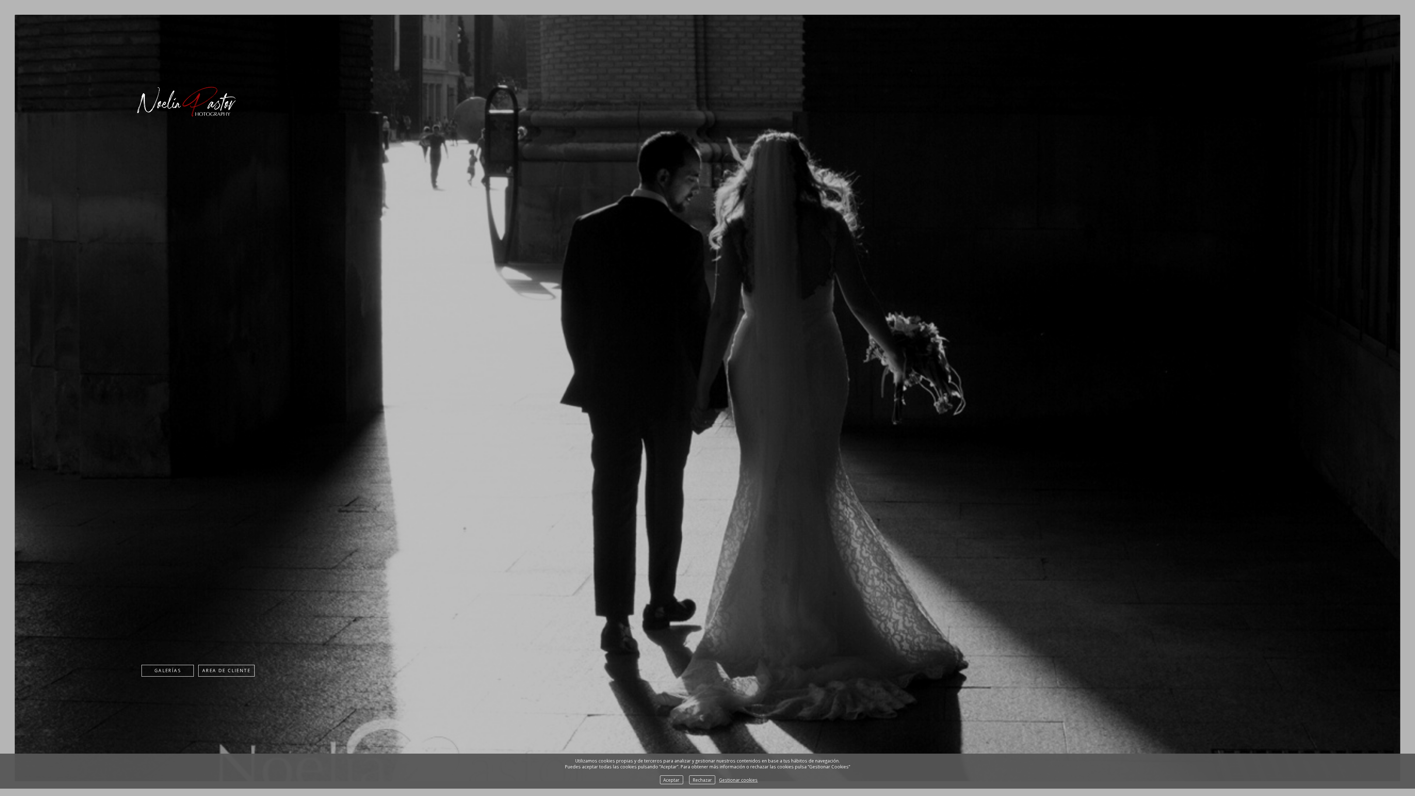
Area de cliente (226, 670)
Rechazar (702, 780)
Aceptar (671, 780)
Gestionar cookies (738, 780)
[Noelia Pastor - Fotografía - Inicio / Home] (185, 125)
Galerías (167, 670)
